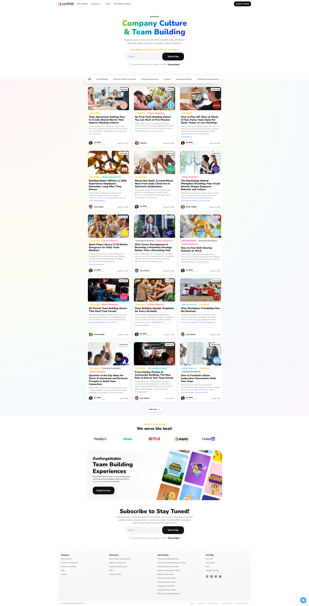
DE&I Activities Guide (165, 574)
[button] (97, 3)
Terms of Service (226, 603)
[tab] (89, 79)
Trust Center (202, 603)
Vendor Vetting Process (118, 566)
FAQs (208, 566)
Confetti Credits (115, 574)
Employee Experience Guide (168, 566)
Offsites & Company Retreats (168, 593)
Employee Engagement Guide (168, 570)
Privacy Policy (173, 64)
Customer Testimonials (69, 563)
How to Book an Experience (119, 559)
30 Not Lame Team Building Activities (171, 563)
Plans (111, 570)
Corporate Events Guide (166, 578)
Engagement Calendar (166, 586)
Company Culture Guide (166, 582)
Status (192, 603)
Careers (64, 574)
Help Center (210, 563)
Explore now (103, 490)
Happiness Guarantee (117, 563)
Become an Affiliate (68, 566)
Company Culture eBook (166, 590)
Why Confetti (66, 559)
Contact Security (212, 570)
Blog (62, 570)
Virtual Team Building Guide (168, 559)
